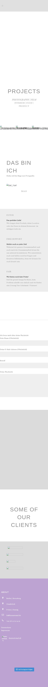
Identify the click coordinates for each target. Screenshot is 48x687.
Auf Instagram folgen (25, 669)
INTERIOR (20, 103)
